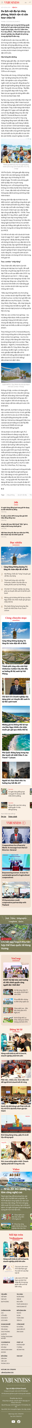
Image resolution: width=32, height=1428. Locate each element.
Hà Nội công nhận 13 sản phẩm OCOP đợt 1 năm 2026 (21, 992)
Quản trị (4, 1334)
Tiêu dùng (4, 1329)
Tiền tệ (19, 1299)
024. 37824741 (11, 1369)
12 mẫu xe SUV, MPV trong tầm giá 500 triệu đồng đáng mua (14, 517)
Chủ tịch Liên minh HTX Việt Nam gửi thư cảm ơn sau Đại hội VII (21, 1270)
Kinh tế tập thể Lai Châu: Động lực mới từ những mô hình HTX (21, 1020)
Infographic (22, 918)
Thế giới (3, 1299)
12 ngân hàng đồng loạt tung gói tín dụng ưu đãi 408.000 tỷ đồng (15, 508)
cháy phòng (11, 495)
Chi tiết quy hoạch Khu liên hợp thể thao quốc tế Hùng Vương (16, 945)
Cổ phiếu (4, 1315)
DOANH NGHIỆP (5, 1324)
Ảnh (7, 918)
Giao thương (5, 1331)
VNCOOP (19, 1356)
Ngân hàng (20, 1296)
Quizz (20, 922)
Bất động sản (5, 7)
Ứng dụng (20, 1331)
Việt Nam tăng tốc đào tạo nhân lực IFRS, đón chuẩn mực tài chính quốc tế (15, 533)
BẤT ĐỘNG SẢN (21, 1310)
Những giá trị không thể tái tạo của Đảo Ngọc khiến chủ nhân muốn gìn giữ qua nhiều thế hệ (17, 599)
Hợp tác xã (4, 1344)
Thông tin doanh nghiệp (6, 1337)
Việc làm (4, 1361)
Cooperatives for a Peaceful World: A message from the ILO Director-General (14, 847)
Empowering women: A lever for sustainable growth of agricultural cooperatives (16, 875)
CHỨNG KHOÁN (5, 1310)
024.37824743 (17, 1416)
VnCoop (16, 958)
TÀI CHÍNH (20, 1294)
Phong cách (5, 1363)
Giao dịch (4, 1318)
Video (12, 918)
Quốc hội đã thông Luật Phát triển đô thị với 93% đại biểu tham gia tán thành (15, 1108)
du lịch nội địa (22, 495)
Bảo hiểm (20, 1301)
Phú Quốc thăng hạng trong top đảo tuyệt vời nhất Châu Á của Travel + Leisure (16, 608)
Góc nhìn (4, 1320)
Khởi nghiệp (21, 1344)
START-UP (20, 1342)
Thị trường (4, 1326)
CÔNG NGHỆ (20, 1324)
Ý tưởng (19, 1347)
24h (2, 1313)
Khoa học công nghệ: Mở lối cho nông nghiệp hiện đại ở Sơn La (19, 1226)
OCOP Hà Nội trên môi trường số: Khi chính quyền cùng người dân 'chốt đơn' (15, 982)
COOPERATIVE (5, 1342)
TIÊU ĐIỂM (4, 1294)
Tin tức (19, 1313)
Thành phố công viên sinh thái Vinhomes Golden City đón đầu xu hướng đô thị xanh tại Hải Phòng (15, 582)
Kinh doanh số (21, 1306)
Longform (13, 922)
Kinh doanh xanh (6, 1349)
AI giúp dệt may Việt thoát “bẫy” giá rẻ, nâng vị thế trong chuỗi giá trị (14, 525)
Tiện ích (14, 7)
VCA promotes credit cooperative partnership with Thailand (14, 902)
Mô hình (3, 1347)
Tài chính (10, 789)
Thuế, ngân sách (22, 1304)
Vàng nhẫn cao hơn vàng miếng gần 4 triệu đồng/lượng (17, 807)
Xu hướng (20, 1326)
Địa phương (5, 1301)
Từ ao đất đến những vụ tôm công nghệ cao (21, 1000)
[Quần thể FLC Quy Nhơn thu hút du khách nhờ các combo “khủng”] (16, 364)
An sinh (3, 1352)
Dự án (3, 817)
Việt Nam (4, 1296)
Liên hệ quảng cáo (7, 1372)
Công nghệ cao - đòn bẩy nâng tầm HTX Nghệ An (21, 1010)
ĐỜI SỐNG (4, 1356)
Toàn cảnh (12, 817)
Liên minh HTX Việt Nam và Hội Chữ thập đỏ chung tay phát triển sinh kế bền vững (21, 1282)
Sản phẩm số (21, 1329)
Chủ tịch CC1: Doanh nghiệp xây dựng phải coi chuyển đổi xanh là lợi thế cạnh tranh (17, 591)
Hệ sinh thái (20, 1349)
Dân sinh (4, 1358)
